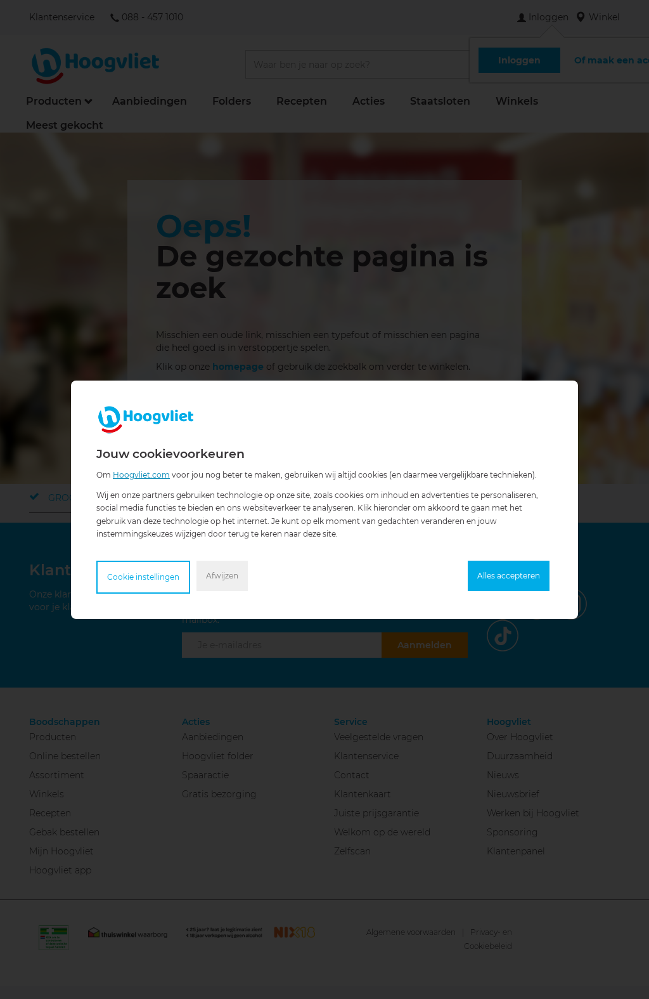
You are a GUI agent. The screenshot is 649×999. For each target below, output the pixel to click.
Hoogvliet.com (141, 474)
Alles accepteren (508, 575)
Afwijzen (222, 575)
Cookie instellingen (143, 577)
